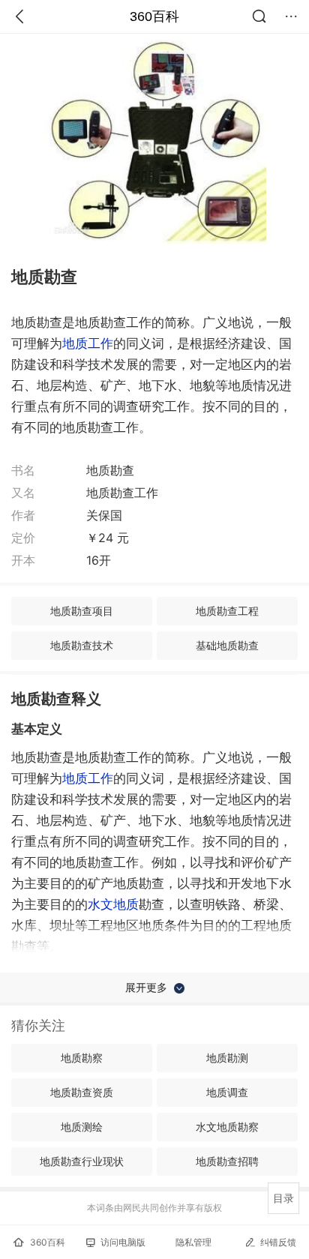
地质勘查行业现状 (82, 1161)
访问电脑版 (123, 1242)
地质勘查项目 (81, 610)
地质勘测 (227, 1057)
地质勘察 (82, 1057)
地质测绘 (82, 1126)
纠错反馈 (278, 1242)
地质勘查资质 (81, 1092)
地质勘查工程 (227, 610)
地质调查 (227, 1092)
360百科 (154, 16)
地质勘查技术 (81, 645)
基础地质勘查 (227, 645)
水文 (113, 904)
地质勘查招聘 (227, 1161)
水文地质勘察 (227, 1126)
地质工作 (87, 343)
